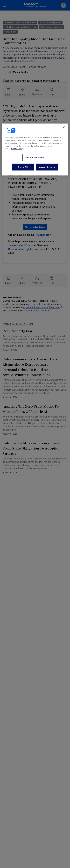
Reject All (23, 167)
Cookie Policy (17, 148)
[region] (35, 149)
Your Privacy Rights (34, 157)
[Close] (63, 127)
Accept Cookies (47, 167)
